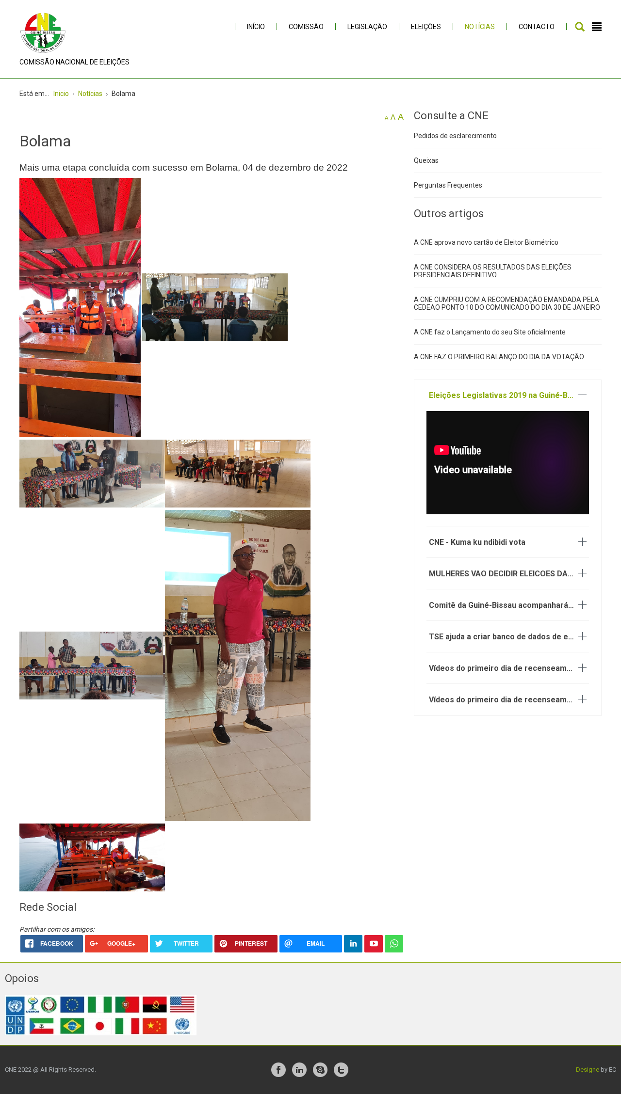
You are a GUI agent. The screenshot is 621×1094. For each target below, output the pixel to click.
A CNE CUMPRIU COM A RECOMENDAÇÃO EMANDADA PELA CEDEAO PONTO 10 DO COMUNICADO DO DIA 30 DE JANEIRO (507, 303)
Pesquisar (580, 26)
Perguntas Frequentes (448, 185)
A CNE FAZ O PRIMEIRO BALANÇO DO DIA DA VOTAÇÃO (499, 357)
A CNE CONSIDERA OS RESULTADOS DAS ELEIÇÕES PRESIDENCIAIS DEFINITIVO (493, 271)
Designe (587, 1069)
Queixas (426, 160)
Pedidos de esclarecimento (455, 136)
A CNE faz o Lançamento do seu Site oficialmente (490, 332)
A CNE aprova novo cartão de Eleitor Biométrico (486, 242)
